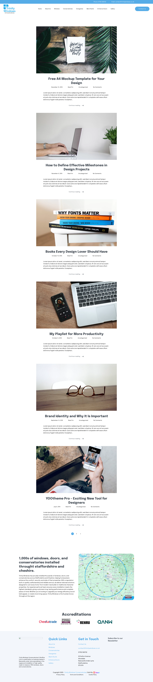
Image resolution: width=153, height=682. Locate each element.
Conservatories (68, 8)
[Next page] (80, 533)
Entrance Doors (102, 8)
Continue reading (74, 105)
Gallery (113, 8)
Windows (57, 8)
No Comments (97, 87)
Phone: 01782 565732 (100, 1)
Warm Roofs (90, 8)
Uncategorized (83, 87)
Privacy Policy (60, 674)
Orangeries (79, 8)
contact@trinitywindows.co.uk (89, 648)
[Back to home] (9, 8)
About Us (48, 8)
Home (40, 8)
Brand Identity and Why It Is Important (76, 416)
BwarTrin (70, 87)
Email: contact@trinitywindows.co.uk (122, 1)
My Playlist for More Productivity (76, 334)
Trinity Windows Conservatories (75, 672)
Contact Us (142, 8)
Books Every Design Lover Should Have (76, 251)
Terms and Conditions (76, 674)
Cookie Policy (93, 674)
